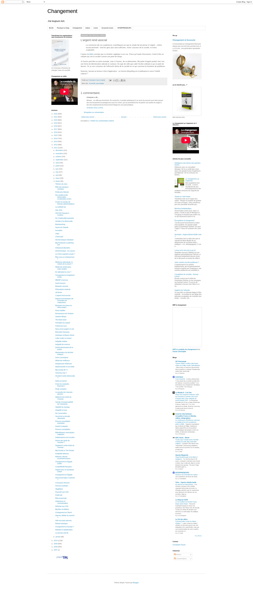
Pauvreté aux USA (62, 492)
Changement (62, 11)
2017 (56, 129)
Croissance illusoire (62, 483)
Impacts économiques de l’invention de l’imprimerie (64, 300)
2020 (56, 120)
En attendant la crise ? (63, 272)
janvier (58, 537)
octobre (58, 157)
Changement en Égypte (63, 475)
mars (58, 178)
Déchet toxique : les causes (65, 251)
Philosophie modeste (62, 289)
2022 (56, 114)
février (58, 181)
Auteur (87, 28)
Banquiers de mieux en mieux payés (63, 306)
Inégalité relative (61, 341)
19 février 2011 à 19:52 (95, 108)
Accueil (123, 117)
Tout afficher (198, 535)
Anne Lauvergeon (61, 357)
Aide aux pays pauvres (63, 520)
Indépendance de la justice (65, 437)
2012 (56, 145)
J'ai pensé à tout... (107, 28)
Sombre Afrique (60, 317)
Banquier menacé (61, 286)
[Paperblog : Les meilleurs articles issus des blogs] (62, 559)
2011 (56, 148)
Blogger (136, 583)
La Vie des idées (181, 519)
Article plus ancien (159, 117)
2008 (56, 547)
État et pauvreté (61, 498)
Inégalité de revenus (62, 344)
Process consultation (62, 429)
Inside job (58, 495)
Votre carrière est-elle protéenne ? (187, 262)
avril (57, 175)
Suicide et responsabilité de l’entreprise (64, 403)
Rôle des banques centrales (62, 188)
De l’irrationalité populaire (64, 218)
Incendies (58, 230)
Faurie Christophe (179, 351)
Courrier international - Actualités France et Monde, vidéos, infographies (185, 416)
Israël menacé (60, 283)
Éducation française (62, 332)
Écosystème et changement (184, 220)
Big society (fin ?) (61, 370)
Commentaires (181, 559)
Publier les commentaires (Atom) (102, 121)
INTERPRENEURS (124, 28)
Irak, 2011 (58, 210)
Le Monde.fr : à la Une (183, 393)
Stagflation (59, 489)
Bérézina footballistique (183, 208)
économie (92, 83)
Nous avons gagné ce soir (64, 329)
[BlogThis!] (117, 80)
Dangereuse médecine (63, 364)
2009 (56, 544)
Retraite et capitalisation (64, 530)
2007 (56, 550)
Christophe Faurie (179, 545)
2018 (56, 126)
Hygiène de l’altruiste (182, 290)
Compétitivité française (63, 467)
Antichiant (179, 377)
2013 (56, 141)
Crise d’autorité (180, 379)
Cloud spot (59, 237)
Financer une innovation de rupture (186, 474)
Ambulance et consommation (61, 502)
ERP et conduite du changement (185, 349)
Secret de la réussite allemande (62, 417)
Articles (178, 554)
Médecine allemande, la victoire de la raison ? (64, 263)
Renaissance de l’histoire (64, 313)
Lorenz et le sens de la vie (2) (185, 250)
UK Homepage (180, 361)
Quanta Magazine (181, 455)
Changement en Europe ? (64, 527)
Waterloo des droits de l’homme (63, 398)
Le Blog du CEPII (181, 500)
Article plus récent (87, 117)
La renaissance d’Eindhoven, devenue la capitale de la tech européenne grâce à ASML (187, 422)
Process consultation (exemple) (62, 422)
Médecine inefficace (62, 360)
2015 (56, 135)
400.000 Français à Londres (62, 214)
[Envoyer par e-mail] (114, 80)
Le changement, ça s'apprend (192, 180)
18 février (58, 292)
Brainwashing (60, 224)
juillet (58, 166)
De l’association (61, 413)
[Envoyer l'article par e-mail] (110, 80)
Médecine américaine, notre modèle (63, 268)
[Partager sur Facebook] (122, 80)
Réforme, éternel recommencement (62, 457)
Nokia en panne (61, 381)
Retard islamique (61, 523)
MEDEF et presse (61, 280)
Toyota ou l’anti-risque (182, 196)
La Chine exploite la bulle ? (65, 254)
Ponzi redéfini (60, 310)
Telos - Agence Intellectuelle (185, 482)
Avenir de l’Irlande (61, 227)
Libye (57, 234)
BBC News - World (182, 438)
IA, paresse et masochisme (184, 484)
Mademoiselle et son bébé (64, 367)
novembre (59, 153)
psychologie (100, 83)
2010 (56, 541)
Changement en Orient (63, 512)
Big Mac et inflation (62, 509)
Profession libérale (62, 192)
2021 (56, 117)
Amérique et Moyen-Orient (64, 335)
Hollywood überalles (62, 248)
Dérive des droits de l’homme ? (62, 441)
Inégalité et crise (61, 410)
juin (57, 169)
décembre (59, 150)
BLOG (51, 28)
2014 (56, 138)
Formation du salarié (62, 323)
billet (91, 54)
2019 (56, 123)
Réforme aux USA (61, 506)
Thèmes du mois (61, 184)
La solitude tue (60, 207)
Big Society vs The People (64, 450)
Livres (96, 28)
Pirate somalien (61, 389)
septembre (60, 160)
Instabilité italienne (62, 454)
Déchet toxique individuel (64, 240)
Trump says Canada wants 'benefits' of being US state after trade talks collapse (187, 441)
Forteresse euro (61, 326)
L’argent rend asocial (62, 295)
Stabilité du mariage (62, 407)
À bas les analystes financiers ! (62, 385)
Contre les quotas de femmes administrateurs (64, 203)
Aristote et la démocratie (64, 221)
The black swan (61, 320)
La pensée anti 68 (61, 533)
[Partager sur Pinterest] (124, 80)
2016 (56, 132)
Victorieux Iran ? (61, 373)
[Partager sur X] (119, 80)
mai (57, 172)
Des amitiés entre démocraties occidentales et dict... (63, 197)
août (57, 163)
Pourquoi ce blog (63, 28)
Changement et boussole (184, 40)
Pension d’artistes (61, 486)
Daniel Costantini (61, 426)
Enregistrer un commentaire (94, 112)
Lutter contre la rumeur (63, 338)
